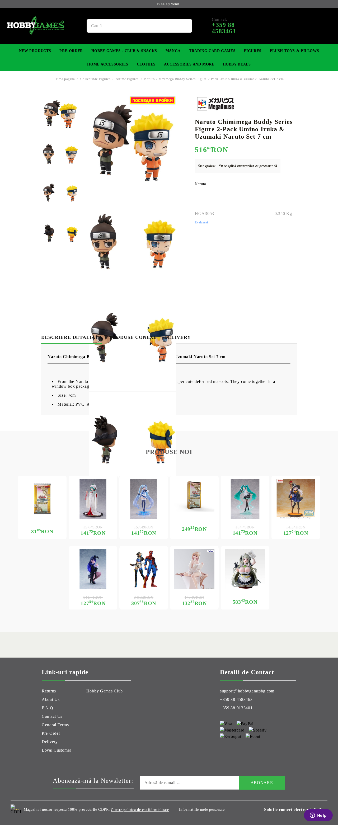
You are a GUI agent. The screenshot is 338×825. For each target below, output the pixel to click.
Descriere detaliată (71, 337)
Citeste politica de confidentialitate (140, 810)
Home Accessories (107, 64)
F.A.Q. (48, 708)
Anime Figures (127, 79)
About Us (51, 699)
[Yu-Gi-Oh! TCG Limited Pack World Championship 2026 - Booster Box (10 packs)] (194, 495)
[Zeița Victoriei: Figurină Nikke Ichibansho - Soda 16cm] (245, 569)
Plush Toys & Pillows (294, 51)
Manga (173, 51)
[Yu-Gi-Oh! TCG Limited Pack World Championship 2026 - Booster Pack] (42, 499)
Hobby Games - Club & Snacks (124, 51)
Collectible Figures (96, 79)
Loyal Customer (56, 750)
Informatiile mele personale (202, 810)
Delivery (177, 337)
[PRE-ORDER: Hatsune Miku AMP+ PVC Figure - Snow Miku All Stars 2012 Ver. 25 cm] (144, 499)
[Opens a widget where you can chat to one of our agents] (318, 815)
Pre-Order (71, 51)
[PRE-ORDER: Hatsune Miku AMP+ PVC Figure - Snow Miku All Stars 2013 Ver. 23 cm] (93, 499)
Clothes (146, 64)
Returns (49, 691)
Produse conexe (133, 337)
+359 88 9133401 (236, 708)
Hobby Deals (237, 64)
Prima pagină (64, 79)
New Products (35, 51)
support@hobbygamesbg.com (247, 691)
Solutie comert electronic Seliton (295, 809)
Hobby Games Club (104, 691)
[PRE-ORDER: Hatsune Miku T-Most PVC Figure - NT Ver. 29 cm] (245, 499)
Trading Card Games (212, 51)
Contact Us (52, 716)
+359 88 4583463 (236, 699)
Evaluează (202, 222)
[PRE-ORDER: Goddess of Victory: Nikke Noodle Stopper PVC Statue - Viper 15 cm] (194, 569)
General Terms (55, 725)
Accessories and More (189, 64)
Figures (252, 51)
